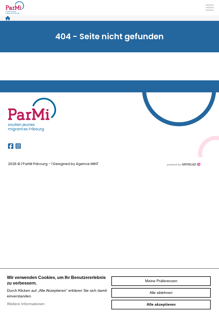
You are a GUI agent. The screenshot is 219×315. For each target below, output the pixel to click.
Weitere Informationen (26, 304)
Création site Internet (183, 164)
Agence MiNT (87, 163)
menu (209, 7)
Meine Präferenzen (161, 281)
